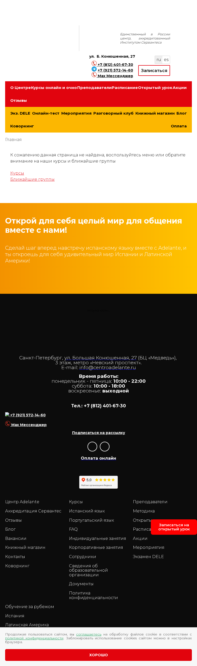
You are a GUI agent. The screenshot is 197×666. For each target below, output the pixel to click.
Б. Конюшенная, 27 (116, 56)
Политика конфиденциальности (93, 595)
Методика (144, 511)
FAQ (73, 529)
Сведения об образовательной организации (88, 570)
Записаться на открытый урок (174, 526)
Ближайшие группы (32, 179)
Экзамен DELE (148, 556)
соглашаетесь (88, 634)
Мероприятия (76, 113)
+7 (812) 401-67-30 (115, 64)
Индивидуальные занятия (97, 538)
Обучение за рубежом (29, 606)
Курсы (17, 173)
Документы (81, 584)
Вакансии (15, 538)
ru (158, 59)
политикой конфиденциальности (34, 638)
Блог (181, 113)
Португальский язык (91, 520)
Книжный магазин (155, 113)
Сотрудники (82, 556)
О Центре (20, 87)
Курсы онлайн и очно (54, 87)
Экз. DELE (20, 113)
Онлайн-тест (46, 113)
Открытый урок (155, 87)
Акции (180, 87)
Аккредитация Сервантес (33, 511)
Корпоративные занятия (96, 547)
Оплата (179, 126)
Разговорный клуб (113, 113)
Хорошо (98, 655)
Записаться (154, 70)
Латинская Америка (27, 625)
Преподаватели (94, 87)
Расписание (125, 87)
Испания (14, 616)
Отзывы (18, 100)
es (166, 59)
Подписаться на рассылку (98, 432)
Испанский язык (87, 511)
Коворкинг (22, 126)
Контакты (15, 556)
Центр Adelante (22, 502)
